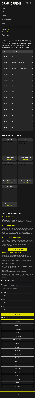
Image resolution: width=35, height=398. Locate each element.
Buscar (17, 315)
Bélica (17, 332)
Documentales (6, 19)
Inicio (3, 8)
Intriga (17, 383)
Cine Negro (17, 343)
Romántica (17, 368)
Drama (17, 358)
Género (3, 299)
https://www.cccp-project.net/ (9, 263)
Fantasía (17, 361)
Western (17, 386)
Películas (4, 12)
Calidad (3, 292)
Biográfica (17, 336)
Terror (17, 375)
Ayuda (4, 23)
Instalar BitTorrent (18, 249)
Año (2, 306)
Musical (17, 365)
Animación (17, 325)
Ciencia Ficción (17, 340)
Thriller (17, 379)
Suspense (17, 372)
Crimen (17, 350)
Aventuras (17, 329)
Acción (17, 322)
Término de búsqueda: (9, 285)
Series (4, 15)
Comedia (17, 347)
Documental (17, 354)
